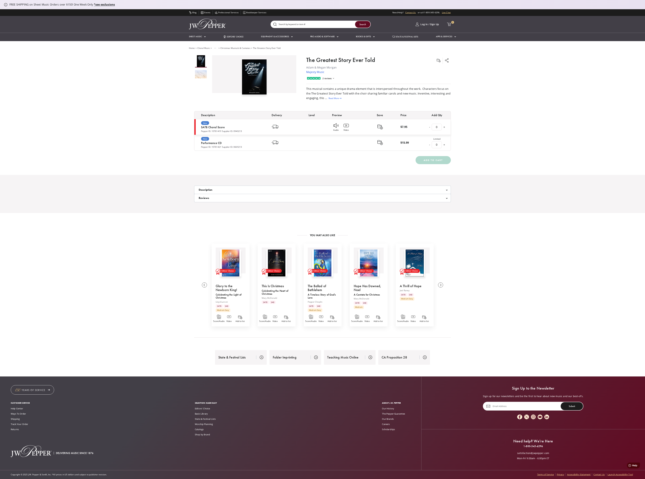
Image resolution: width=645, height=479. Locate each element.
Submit (572, 406)
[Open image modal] (254, 78)
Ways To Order (18, 413)
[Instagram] (533, 417)
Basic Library (201, 413)
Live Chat (446, 12)
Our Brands (388, 418)
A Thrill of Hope (411, 286)
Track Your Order (19, 424)
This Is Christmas (273, 286)
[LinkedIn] (546, 417)
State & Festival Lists (205, 418)
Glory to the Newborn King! (226, 288)
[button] (197, 37)
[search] (275, 24)
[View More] (215, 48)
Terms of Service (545, 474)
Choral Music (203, 48)
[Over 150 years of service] (32, 390)
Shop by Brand (202, 434)
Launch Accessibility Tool (620, 474)
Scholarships (388, 429)
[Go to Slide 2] (201, 74)
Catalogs (199, 429)
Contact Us (410, 12)
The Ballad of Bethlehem (317, 288)
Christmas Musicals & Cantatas (235, 48)
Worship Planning (204, 424)
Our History (388, 408)
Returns (15, 429)
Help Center (17, 408)
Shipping (15, 418)
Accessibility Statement (579, 474)
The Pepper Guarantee (393, 413)
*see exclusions (104, 4)
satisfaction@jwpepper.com (533, 453)
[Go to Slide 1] (201, 61)
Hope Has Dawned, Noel (367, 288)
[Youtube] (540, 417)
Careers (386, 424)
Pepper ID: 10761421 (211, 147)
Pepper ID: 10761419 (211, 131)
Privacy (560, 474)
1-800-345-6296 (533, 446)
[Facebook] (519, 417)
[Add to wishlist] (439, 60)
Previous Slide (204, 285)
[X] (526, 417)
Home (192, 48)
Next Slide (440, 285)
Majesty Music (315, 72)
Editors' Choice (202, 408)
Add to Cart (433, 160)
